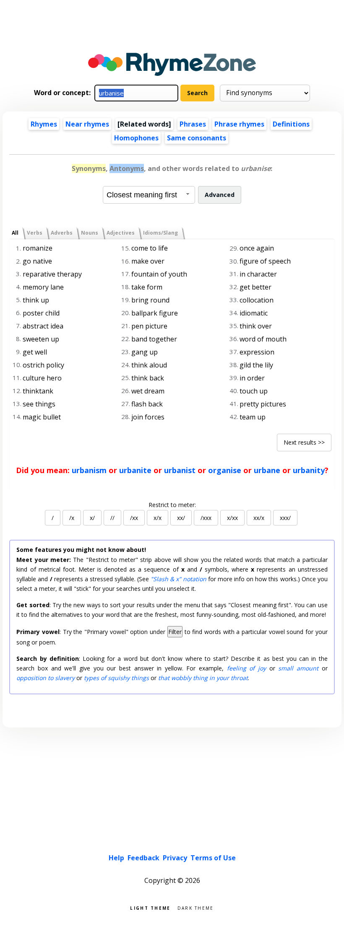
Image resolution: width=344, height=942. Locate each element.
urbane (267, 470)
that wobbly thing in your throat (203, 678)
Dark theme (195, 907)
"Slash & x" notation (178, 579)
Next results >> (304, 442)
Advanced (220, 195)
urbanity (309, 470)
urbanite (135, 470)
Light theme (150, 907)
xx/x (258, 518)
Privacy (175, 857)
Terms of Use (213, 857)
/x (71, 518)
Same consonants (196, 137)
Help (116, 857)
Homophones (136, 137)
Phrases (193, 124)
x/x (158, 518)
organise (224, 470)
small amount (298, 668)
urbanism (89, 470)
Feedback (143, 857)
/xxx (206, 518)
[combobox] (149, 195)
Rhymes (44, 124)
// (112, 518)
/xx (134, 518)
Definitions (291, 124)
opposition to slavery (45, 678)
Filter (175, 632)
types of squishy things (116, 678)
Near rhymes (87, 124)
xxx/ (285, 518)
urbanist (179, 470)
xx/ (181, 518)
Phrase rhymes (239, 124)
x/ (92, 518)
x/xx (232, 518)
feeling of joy (246, 668)
